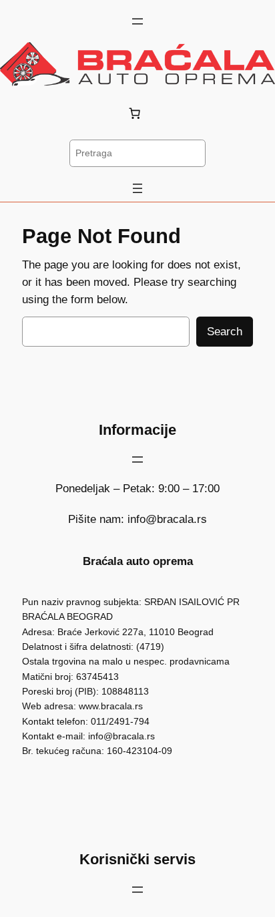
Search (224, 331)
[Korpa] (137, 113)
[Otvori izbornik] (137, 21)
